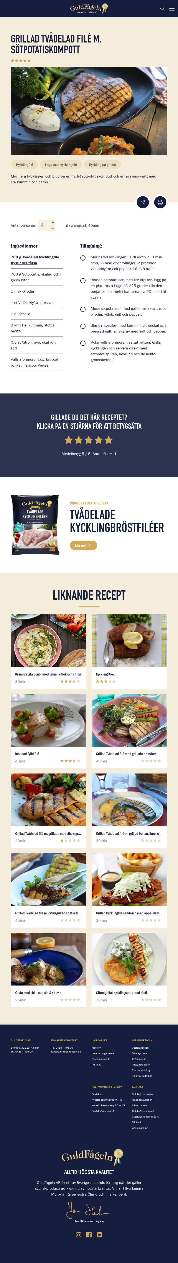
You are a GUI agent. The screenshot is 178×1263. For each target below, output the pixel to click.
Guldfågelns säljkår (142, 1094)
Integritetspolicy (141, 1064)
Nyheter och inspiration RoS (107, 1099)
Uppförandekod (140, 1047)
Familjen (96, 1047)
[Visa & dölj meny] (172, 8)
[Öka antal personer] (52, 222)
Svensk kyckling (141, 1070)
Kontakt (137, 1086)
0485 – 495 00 (24, 1051)
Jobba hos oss (139, 1105)
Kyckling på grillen (102, 164)
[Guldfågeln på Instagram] (78, 1234)
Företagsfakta (139, 1053)
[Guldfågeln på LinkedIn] (99, 1234)
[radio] (69, 440)
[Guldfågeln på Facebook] (89, 1234)
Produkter (97, 1094)
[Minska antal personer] (52, 228)
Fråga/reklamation (142, 1099)
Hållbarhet (99, 1040)
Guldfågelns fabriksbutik (145, 1116)
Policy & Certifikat (142, 1075)
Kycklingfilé (24, 164)
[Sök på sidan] (162, 8)
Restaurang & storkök (107, 1086)
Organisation (139, 1059)
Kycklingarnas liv (101, 1059)
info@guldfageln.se (70, 1051)
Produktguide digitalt (103, 1111)
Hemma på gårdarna (103, 1053)
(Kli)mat (96, 1064)
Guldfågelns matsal (143, 1111)
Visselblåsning (140, 1127)
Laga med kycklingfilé (61, 164)
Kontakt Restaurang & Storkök (108, 1105)
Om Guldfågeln (142, 1040)
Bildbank (137, 1122)
